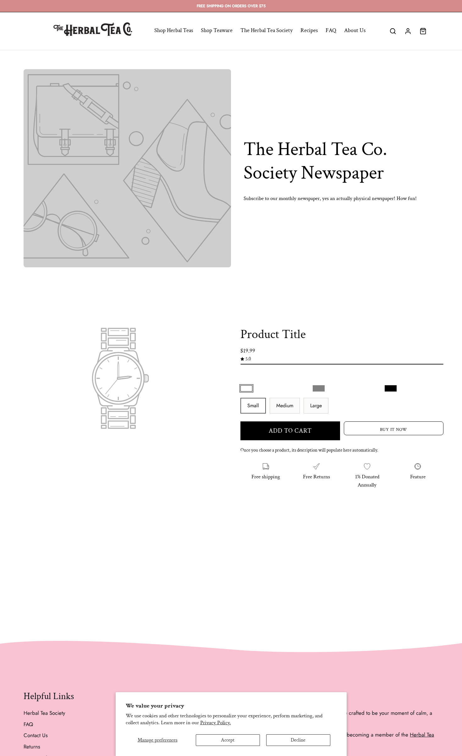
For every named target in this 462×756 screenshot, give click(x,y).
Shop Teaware (217, 30)
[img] (245, 359)
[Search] (393, 31)
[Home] (92, 31)
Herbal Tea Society (44, 713)
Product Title (273, 334)
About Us (355, 30)
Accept (227, 740)
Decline (298, 740)
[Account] (408, 31)
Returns (32, 746)
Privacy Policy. (215, 722)
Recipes (309, 30)
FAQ (331, 30)
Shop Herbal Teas (173, 30)
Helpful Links (49, 697)
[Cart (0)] (423, 31)
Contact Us (36, 735)
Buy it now (393, 429)
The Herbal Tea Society (266, 30)
